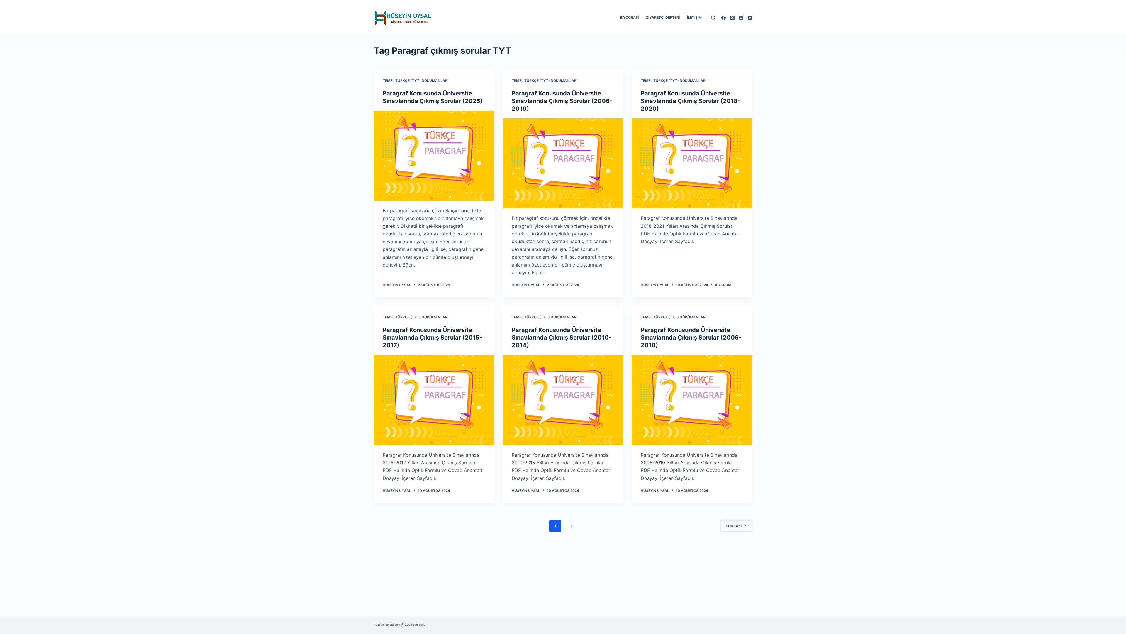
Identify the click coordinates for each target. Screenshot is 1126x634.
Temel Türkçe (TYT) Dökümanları (415, 80)
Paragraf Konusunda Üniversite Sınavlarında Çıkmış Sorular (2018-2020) (690, 101)
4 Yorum (723, 285)
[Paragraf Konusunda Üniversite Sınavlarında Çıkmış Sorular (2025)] (434, 156)
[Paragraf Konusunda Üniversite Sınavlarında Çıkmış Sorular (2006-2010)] (563, 163)
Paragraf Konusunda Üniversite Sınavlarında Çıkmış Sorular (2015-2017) (432, 337)
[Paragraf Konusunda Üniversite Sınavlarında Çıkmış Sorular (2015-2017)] (434, 400)
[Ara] (713, 18)
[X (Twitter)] (732, 18)
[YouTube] (750, 18)
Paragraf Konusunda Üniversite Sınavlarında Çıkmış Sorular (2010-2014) (561, 337)
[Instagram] (741, 18)
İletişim (694, 17)
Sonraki (734, 526)
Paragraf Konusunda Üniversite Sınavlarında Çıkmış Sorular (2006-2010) (562, 101)
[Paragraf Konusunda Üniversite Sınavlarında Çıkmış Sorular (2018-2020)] (692, 163)
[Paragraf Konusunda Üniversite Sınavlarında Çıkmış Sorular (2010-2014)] (563, 400)
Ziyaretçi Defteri (663, 17)
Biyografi (629, 17)
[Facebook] (723, 18)
